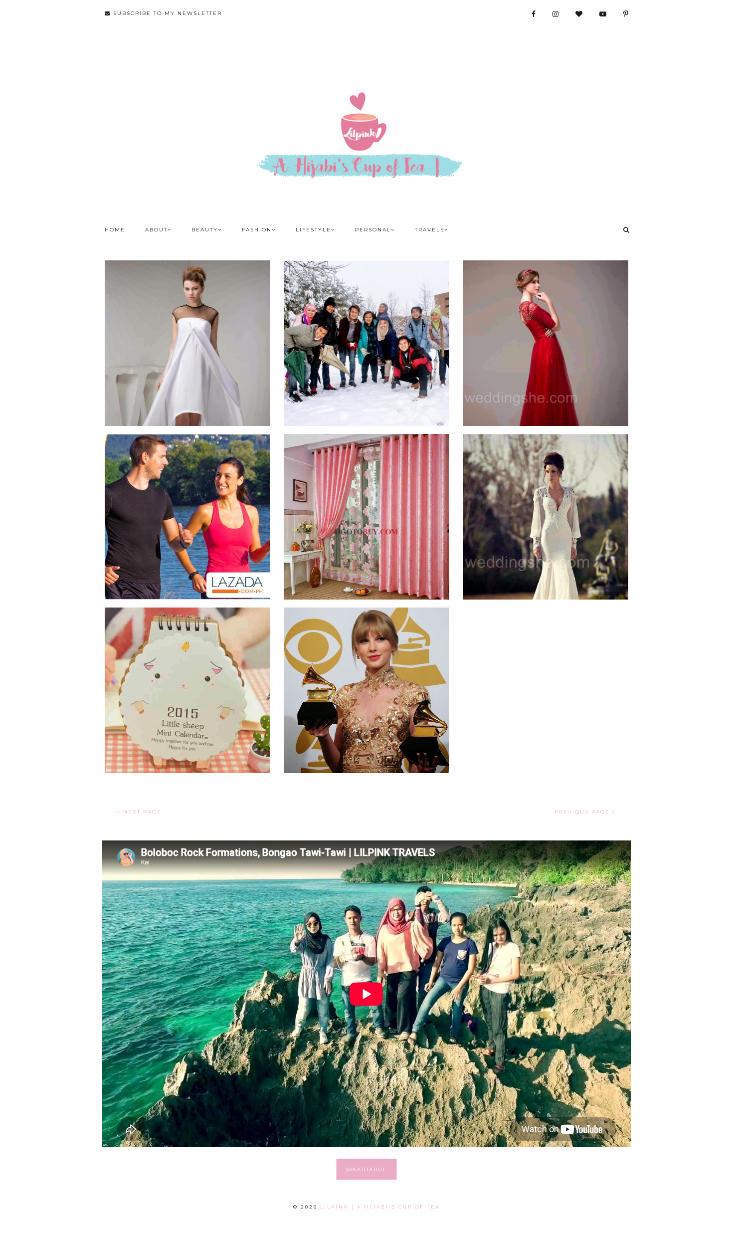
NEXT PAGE (141, 812)
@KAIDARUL (367, 1169)
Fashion (257, 229)
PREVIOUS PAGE (583, 812)
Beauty (204, 229)
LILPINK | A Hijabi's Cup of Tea (380, 1207)
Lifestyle (313, 229)
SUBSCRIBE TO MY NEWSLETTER (166, 13)
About (156, 229)
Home (115, 229)
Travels (429, 229)
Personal (373, 229)
